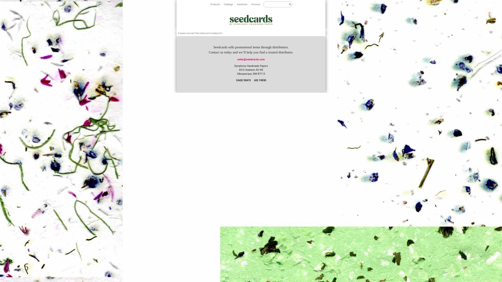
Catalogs (228, 4)
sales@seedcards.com (251, 59)
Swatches (242, 4)
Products (215, 4)
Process (255, 4)
